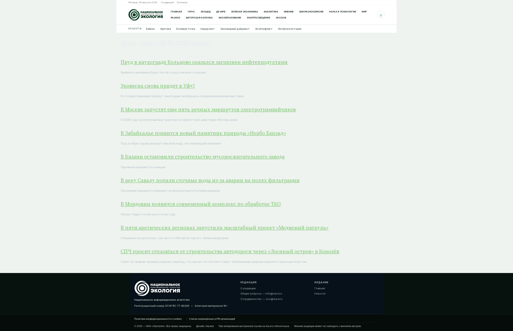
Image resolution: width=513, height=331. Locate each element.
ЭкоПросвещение (258, 17)
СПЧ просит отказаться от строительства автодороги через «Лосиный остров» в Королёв (230, 251)
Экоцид (206, 11)
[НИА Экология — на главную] (145, 15)
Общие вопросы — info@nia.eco (261, 293)
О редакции (167, 2)
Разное (175, 17)
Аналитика (271, 11)
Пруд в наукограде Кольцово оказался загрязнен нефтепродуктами (204, 62)
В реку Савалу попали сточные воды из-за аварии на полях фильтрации (210, 180)
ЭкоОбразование (229, 17)
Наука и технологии (342, 11)
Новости (319, 293)
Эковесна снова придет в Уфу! (158, 85)
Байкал (150, 28)
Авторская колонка (199, 17)
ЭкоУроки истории (290, 28)
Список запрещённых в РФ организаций (212, 319)
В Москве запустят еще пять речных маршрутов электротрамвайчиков (208, 109)
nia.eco (210, 326)
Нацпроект (208, 28)
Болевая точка (185, 28)
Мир (364, 11)
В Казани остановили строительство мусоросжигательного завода (203, 156)
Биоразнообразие (311, 11)
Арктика (165, 28)
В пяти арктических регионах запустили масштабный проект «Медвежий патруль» (224, 227)
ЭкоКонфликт (263, 28)
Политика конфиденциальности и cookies (158, 319)
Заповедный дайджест (235, 28)
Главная (176, 11)
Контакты (182, 2)
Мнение (289, 11)
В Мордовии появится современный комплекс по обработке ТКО (201, 204)
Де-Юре (220, 11)
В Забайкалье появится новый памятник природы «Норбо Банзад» (203, 133)
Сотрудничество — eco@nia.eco (261, 298)
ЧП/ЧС (191, 11)
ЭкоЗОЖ (281, 17)
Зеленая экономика (244, 11)
